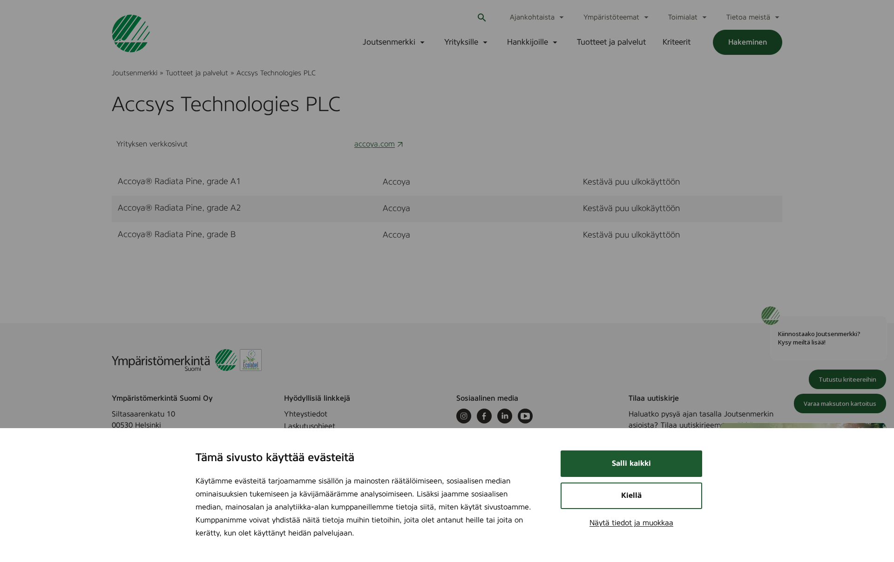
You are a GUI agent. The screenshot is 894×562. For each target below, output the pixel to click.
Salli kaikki (631, 463)
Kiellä (631, 495)
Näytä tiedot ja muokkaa (631, 523)
